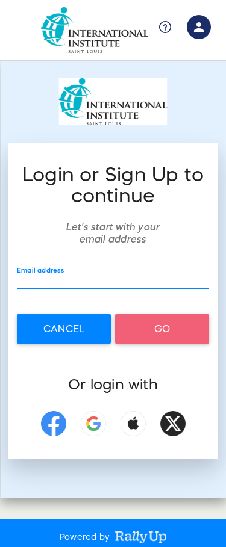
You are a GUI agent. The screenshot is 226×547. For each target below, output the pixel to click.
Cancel (63, 328)
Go (162, 328)
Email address (40, 270)
